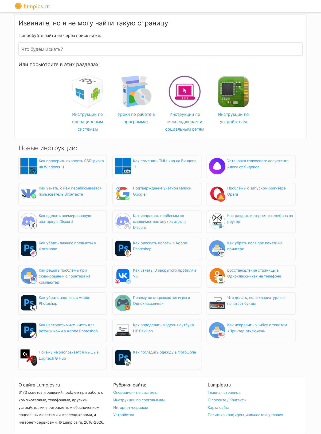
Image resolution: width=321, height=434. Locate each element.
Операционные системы (135, 392)
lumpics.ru (36, 6)
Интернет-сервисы (130, 407)
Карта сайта (218, 407)
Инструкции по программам (139, 400)
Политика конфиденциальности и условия (245, 415)
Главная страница (224, 392)
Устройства (123, 415)
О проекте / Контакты (227, 400)
